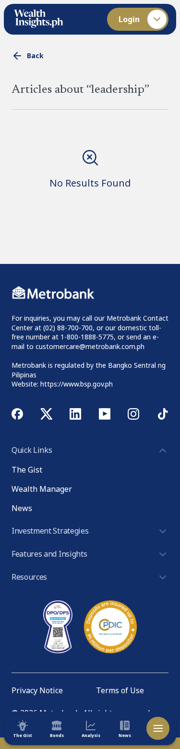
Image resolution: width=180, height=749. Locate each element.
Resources (29, 577)
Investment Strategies (50, 530)
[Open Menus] (157, 728)
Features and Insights (49, 554)
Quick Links (32, 450)
